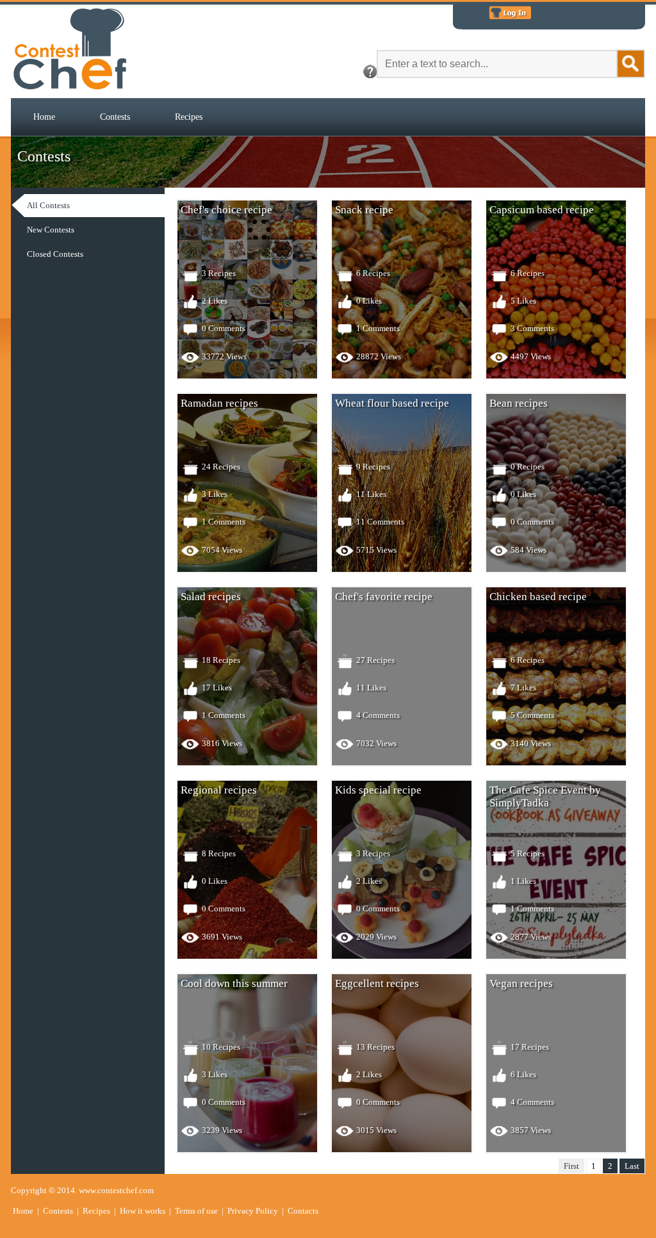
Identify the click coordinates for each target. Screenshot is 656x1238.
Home (44, 117)
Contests (115, 117)
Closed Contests (55, 254)
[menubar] (118, 117)
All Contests (48, 205)
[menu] (104, 230)
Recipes (188, 117)
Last (632, 1166)
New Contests (50, 229)
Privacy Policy (252, 1211)
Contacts (303, 1211)
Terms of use (196, 1211)
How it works (142, 1211)
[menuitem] (44, 117)
